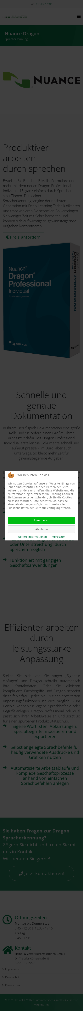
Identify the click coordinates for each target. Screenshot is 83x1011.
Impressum (58, 537)
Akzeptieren (41, 520)
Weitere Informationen (32, 537)
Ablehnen (41, 529)
